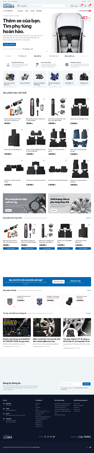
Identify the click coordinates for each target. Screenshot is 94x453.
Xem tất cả (88, 217)
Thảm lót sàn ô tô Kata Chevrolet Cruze (36, 180)
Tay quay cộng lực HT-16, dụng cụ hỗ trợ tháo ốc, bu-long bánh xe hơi (76, 340)
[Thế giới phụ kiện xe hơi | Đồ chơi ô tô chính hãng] (8, 5)
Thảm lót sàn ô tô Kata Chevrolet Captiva (56, 150)
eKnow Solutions (36, 447)
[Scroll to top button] (91, 450)
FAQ (9, 1)
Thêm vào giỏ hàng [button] (11, 248)
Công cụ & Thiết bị (40, 413)
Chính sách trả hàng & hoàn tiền (62, 409)
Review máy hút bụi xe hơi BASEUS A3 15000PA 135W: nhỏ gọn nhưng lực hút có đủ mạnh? (16, 340)
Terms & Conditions (78, 387)
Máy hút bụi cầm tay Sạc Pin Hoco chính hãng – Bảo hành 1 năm (12, 119)
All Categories (9, 10)
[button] (46, 51)
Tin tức (26, 11)
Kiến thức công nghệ (78, 405)
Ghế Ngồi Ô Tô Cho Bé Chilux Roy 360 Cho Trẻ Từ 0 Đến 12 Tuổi (53, 297)
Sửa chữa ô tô (77, 411)
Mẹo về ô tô (76, 407)
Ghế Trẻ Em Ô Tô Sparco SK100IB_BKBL (82, 297)
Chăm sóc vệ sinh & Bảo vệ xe (42, 411)
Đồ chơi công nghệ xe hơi (41, 418)
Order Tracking (14, 1)
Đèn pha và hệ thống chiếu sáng (43, 416)
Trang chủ (20, 11)
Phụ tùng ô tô (77, 409)
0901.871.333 (75, 281)
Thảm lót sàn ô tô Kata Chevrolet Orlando (12, 181)
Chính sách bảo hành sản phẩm (62, 405)
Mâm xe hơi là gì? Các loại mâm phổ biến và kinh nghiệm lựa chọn (46, 340)
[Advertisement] (47, 265)
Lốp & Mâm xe (39, 420)
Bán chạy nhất (85, 10)
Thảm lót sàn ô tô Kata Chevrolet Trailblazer (78, 181)
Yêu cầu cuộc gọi (58, 281)
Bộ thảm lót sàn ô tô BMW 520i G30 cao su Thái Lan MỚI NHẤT (36, 150)
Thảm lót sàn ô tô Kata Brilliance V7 (13, 149)
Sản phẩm (39, 11)
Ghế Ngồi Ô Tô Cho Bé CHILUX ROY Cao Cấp (23, 297)
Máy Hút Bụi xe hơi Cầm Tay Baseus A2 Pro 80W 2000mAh (35, 119)
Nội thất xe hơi (39, 422)
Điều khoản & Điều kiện (60, 415)
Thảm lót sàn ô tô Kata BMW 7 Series (79, 119)
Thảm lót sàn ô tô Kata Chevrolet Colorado (78, 150)
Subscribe (86, 384)
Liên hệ (32, 11)
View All (89, 290)
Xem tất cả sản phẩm (9, 44)
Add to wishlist (22, 99)
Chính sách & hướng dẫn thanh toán (63, 403)
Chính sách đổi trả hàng (60, 407)
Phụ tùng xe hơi (39, 426)
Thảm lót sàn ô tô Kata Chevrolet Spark (57, 180)
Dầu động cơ (38, 415)
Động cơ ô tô (77, 403)
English (83, 1)
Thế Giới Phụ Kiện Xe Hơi (9, 346)
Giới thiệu (5, 1)
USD (89, 1)
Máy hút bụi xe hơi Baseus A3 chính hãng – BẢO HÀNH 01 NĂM (57, 119)
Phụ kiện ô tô (38, 424)
